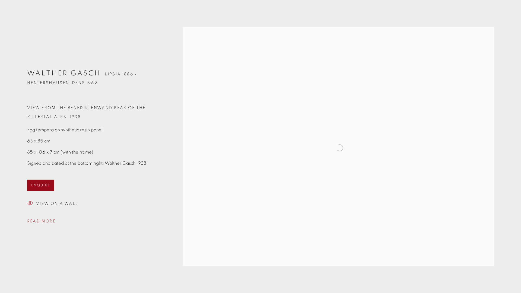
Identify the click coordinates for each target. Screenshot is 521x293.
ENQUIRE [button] (40, 185)
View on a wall (57, 204)
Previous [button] (11, 146)
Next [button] (509, 146)
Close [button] (509, 12)
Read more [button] (41, 221)
